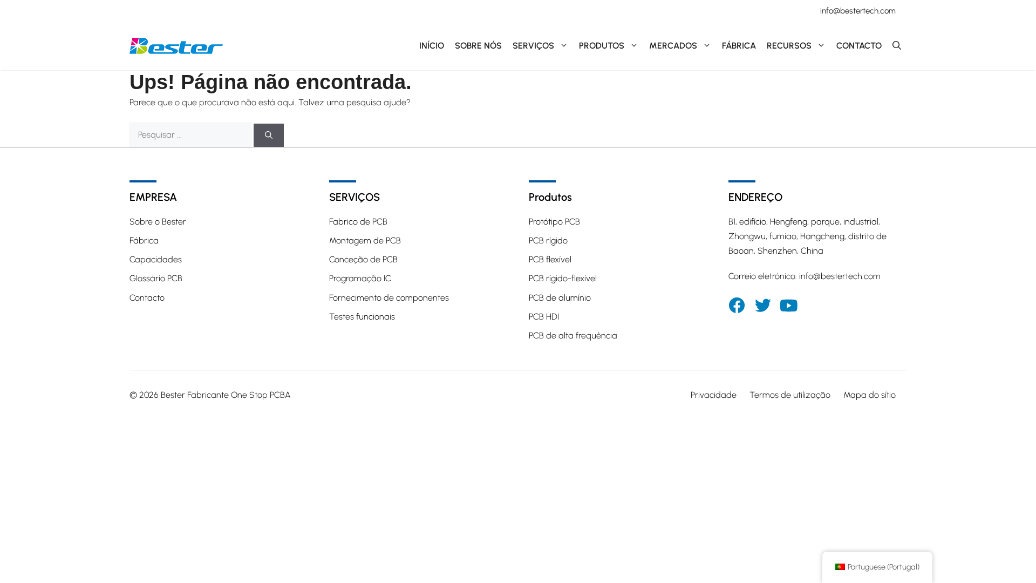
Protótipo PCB (554, 221)
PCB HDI (544, 316)
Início (431, 45)
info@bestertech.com (858, 11)
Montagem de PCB (365, 240)
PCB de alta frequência (573, 335)
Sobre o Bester (158, 221)
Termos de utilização (789, 395)
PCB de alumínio (560, 298)
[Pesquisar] (269, 135)
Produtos (601, 45)
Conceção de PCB (363, 259)
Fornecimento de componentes (389, 298)
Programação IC (360, 278)
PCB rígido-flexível (563, 278)
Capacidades (156, 259)
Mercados (673, 45)
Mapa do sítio (869, 395)
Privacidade (714, 395)
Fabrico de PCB (358, 221)
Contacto (859, 45)
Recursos (789, 45)
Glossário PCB (156, 278)
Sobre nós (478, 45)
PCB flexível (550, 259)
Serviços (533, 45)
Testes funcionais (362, 316)
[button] (896, 46)
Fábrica (739, 45)
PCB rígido (548, 240)
